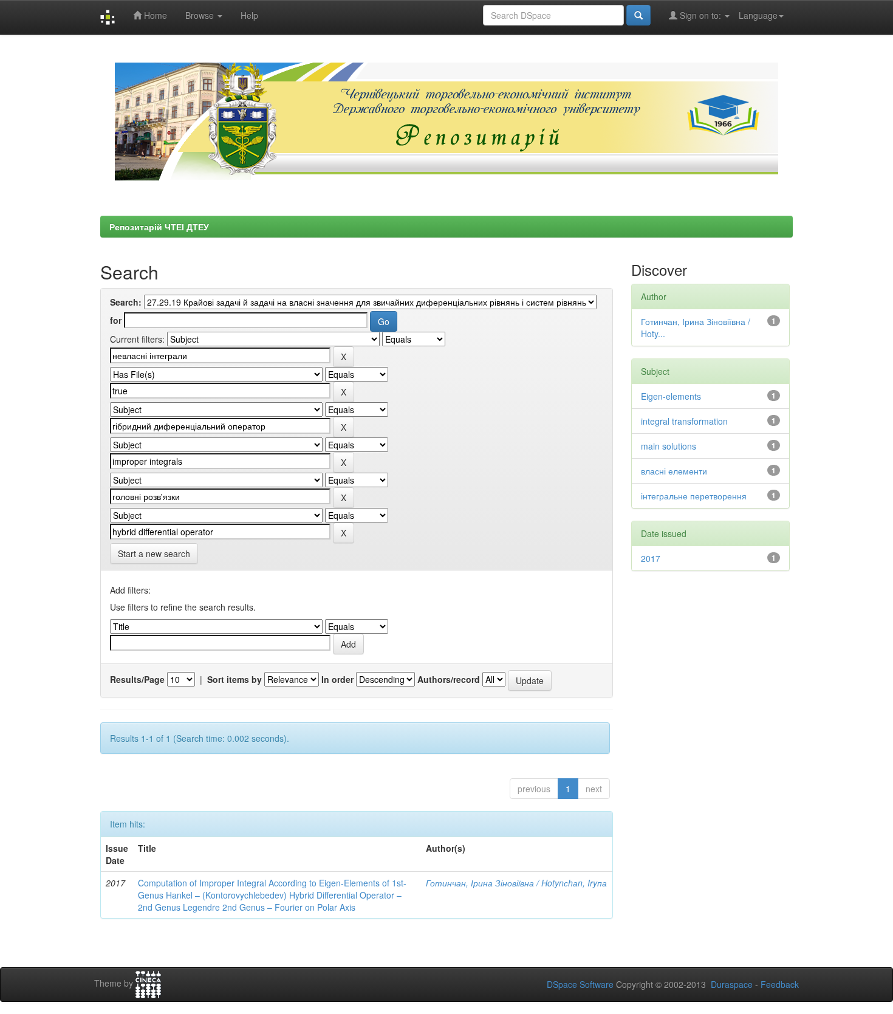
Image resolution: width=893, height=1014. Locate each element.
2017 (650, 558)
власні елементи (674, 471)
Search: (126, 302)
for (115, 320)
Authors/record (448, 679)
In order (337, 679)
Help (249, 15)
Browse (200, 15)
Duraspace (732, 984)
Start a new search (154, 553)
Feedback (780, 984)
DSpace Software (580, 984)
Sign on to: (700, 15)
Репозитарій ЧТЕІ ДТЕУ (159, 227)
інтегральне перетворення (694, 496)
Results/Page (137, 679)
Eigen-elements (671, 396)
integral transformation (684, 421)
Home (154, 15)
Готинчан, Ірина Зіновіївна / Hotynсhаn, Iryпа (516, 883)
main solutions (668, 446)
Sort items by (234, 679)
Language (758, 15)
